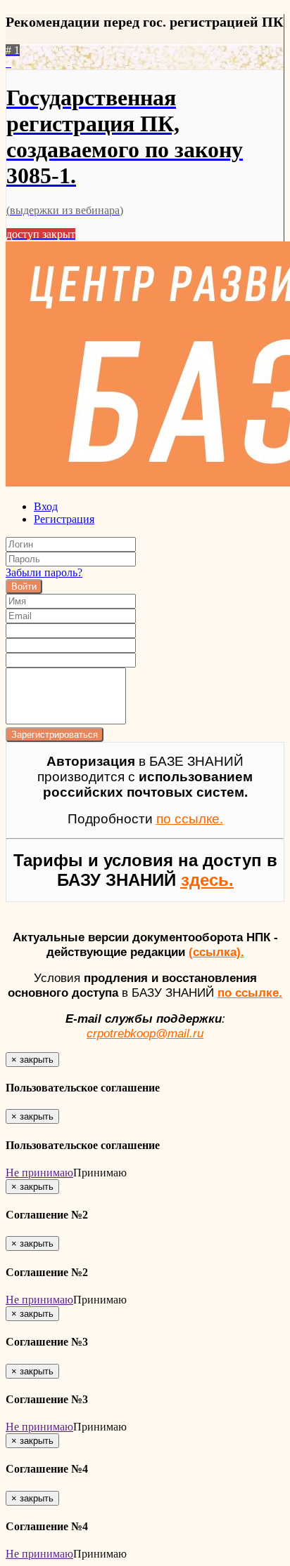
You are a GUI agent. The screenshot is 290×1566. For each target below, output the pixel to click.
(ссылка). (216, 952)
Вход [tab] (46, 506)
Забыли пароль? (44, 572)
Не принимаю (39, 1173)
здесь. (207, 879)
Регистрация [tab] (64, 519)
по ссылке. (250, 993)
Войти (24, 586)
